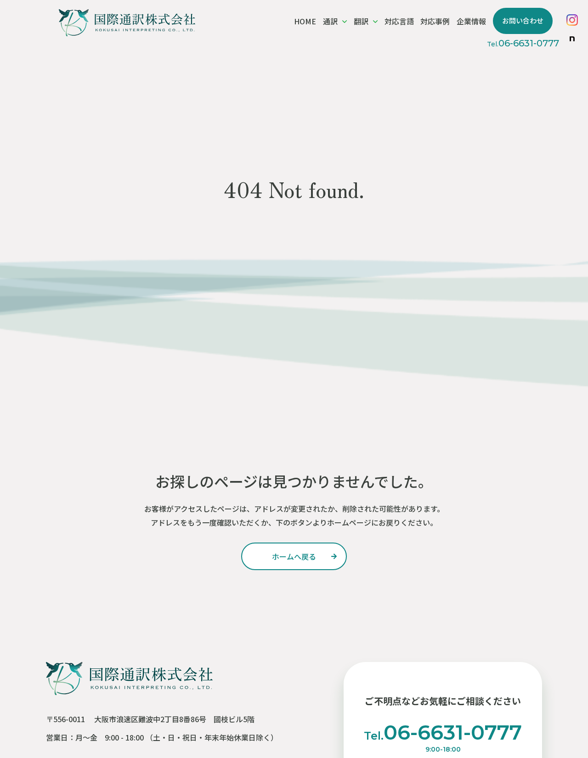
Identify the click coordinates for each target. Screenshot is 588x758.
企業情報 (471, 21)
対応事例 (435, 21)
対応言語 (399, 21)
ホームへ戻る (294, 556)
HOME (305, 21)
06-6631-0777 (523, 43)
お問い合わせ (522, 20)
